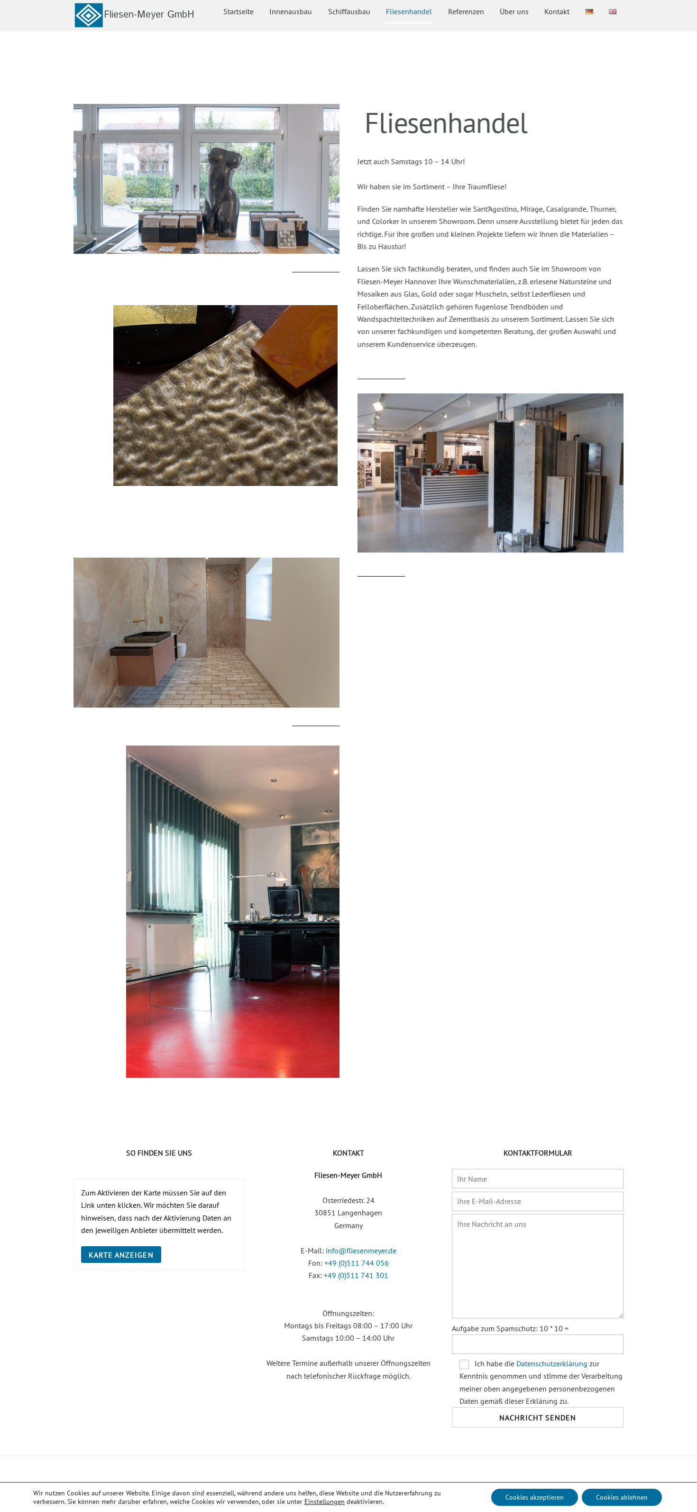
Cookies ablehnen (622, 1497)
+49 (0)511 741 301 (356, 1275)
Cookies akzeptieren (534, 1497)
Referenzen (466, 11)
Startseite (238, 11)
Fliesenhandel (409, 11)
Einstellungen (324, 1501)
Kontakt (556, 11)
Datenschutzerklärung (551, 1363)
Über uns (514, 11)
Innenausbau (290, 11)
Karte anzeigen (121, 1255)
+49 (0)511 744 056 (356, 1263)
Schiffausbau (349, 11)
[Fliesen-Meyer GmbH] (133, 23)
